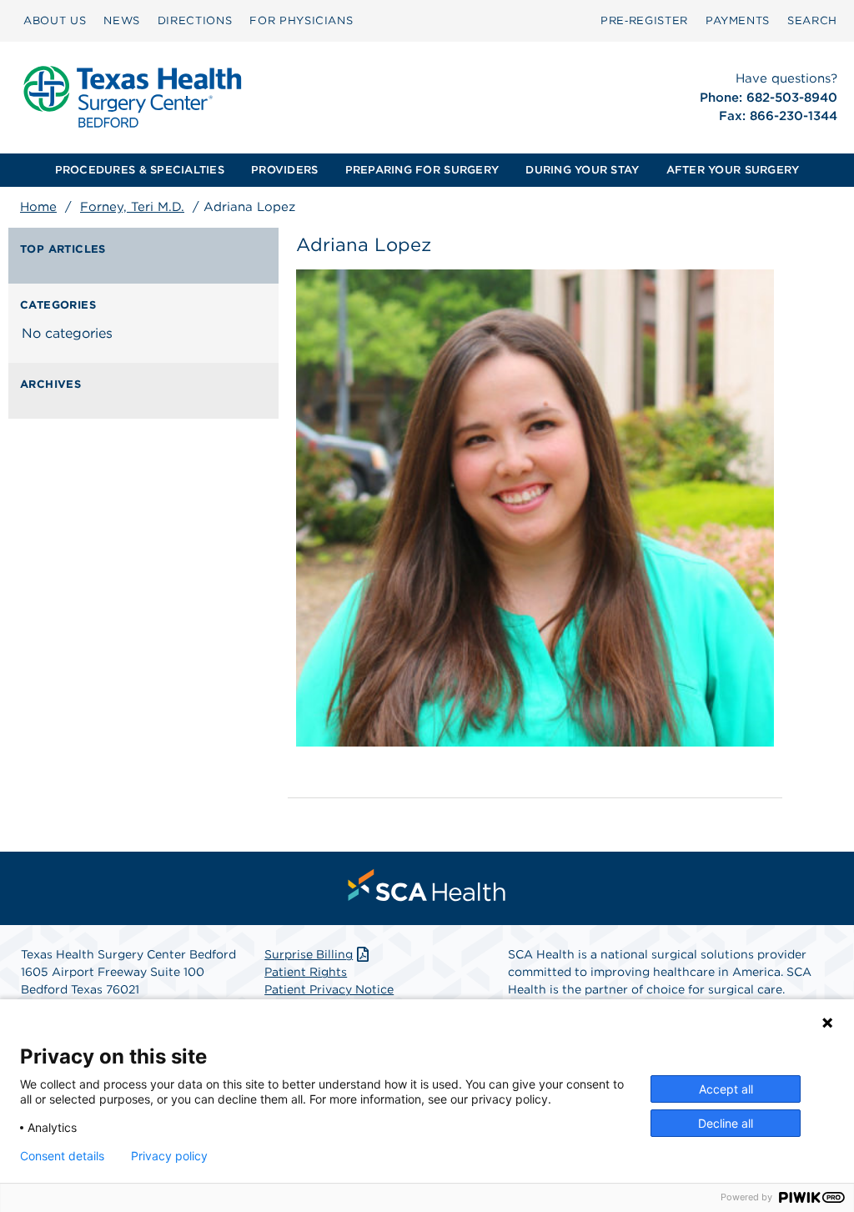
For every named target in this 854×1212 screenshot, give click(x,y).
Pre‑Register (644, 20)
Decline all (725, 1123)
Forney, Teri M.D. (132, 206)
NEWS (121, 20)
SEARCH (812, 20)
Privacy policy (169, 1156)
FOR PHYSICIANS (301, 20)
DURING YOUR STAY (582, 169)
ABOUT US (54, 20)
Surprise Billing (308, 954)
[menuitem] (55, 21)
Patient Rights (305, 971)
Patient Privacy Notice (329, 989)
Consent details (62, 1156)
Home (38, 206)
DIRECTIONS (195, 20)
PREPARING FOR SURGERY (422, 169)
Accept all (726, 1089)
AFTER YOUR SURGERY (733, 169)
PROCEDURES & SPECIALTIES (139, 169)
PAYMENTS (738, 20)
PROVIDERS (284, 169)
